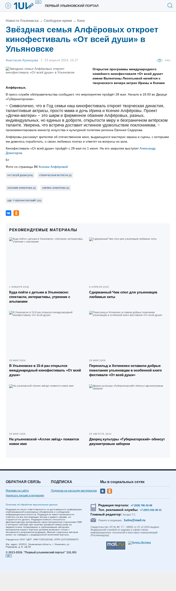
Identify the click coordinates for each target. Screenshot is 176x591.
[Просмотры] (161, 60)
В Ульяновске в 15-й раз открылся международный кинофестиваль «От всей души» (45, 370)
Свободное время (58, 21)
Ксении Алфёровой (53, 167)
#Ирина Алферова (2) (55, 188)
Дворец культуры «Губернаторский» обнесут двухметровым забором (127, 441)
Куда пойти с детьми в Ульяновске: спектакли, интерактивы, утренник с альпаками (39, 296)
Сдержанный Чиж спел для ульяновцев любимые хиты (123, 294)
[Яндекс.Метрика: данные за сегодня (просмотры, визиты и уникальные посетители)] (139, 543)
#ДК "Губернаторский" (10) (24, 200)
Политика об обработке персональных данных (32, 504)
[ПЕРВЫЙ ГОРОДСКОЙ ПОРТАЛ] (26, 5)
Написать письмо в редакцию (25, 495)
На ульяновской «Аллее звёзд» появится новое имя (44, 441)
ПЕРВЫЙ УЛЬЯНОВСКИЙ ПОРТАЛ (72, 6)
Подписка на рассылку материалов (74, 490)
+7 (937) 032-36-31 (151, 510)
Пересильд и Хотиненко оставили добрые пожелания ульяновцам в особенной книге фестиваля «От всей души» (125, 370)
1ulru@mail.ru (135, 520)
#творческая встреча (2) (55, 175)
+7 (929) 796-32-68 (141, 505)
